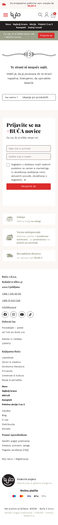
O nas (5, 419)
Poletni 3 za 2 (45, 24)
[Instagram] (13, 314)
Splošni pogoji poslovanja (16, 441)
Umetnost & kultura (13, 375)
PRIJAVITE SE (28, 186)
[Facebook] (5, 314)
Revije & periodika (12, 380)
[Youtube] (22, 314)
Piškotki (39, 512)
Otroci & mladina (11, 362)
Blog (4, 415)
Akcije (32, 24)
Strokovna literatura (13, 366)
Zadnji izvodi (35, 27)
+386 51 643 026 (11, 300)
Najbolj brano (20, 24)
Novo (8, 24)
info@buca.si (9, 307)
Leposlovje (7, 357)
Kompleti (21, 27)
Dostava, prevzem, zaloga (16, 445)
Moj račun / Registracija (15, 459)
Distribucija (8, 424)
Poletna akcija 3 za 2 (13, 404)
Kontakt (6, 428)
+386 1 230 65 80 (11, 293)
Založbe (6, 411)
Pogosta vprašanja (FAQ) (15, 450)
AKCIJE (6, 395)
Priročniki (7, 371)
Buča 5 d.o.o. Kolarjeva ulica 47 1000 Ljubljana (12, 282)
